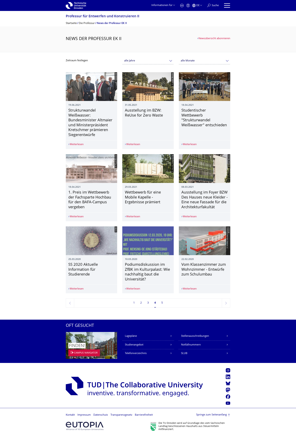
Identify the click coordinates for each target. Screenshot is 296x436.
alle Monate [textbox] (188, 61)
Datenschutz (100, 415)
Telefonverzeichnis (136, 353)
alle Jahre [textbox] (129, 61)
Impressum (84, 415)
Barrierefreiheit (144, 415)
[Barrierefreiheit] (188, 5)
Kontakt (70, 415)
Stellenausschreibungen (195, 336)
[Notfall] (182, 5)
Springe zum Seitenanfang (211, 415)
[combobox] (148, 60)
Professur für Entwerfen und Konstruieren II (102, 16)
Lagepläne (131, 336)
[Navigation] (227, 5)
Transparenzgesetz (121, 415)
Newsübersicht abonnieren (214, 38)
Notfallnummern (191, 345)
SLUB (184, 353)
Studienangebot (134, 345)
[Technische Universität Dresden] (76, 5)
